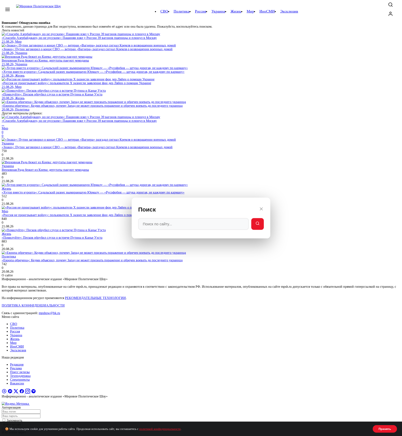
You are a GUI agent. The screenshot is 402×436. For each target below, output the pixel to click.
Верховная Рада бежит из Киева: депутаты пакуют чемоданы (45, 170)
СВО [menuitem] (164, 11)
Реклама (16, 368)
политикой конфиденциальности (160, 429)
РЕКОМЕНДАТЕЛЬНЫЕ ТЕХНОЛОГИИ (95, 298)
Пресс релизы (20, 372)
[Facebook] (22, 392)
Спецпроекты (20, 379)
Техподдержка (20, 376)
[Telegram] (33, 392)
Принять (385, 429)
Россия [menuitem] (200, 11)
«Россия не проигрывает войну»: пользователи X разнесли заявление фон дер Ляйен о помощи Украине (76, 215)
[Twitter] (16, 392)
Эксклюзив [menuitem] (289, 11)
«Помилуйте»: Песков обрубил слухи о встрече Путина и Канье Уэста (52, 237)
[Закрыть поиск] (261, 209)
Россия (15, 331)
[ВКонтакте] (10, 392)
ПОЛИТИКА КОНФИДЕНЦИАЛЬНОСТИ (33, 305)
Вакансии (17, 383)
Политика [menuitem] (181, 11)
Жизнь (14, 339)
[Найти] (257, 224)
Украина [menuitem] (218, 11)
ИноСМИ (17, 346)
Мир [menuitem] (250, 11)
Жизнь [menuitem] (236, 11)
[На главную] (39, 11)
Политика (17, 327)
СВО (13, 324)
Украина (16, 335)
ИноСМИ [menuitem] (267, 11)
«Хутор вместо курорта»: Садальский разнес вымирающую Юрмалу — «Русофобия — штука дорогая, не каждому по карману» (93, 192)
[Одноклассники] (5, 392)
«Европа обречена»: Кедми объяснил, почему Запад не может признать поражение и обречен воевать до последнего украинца (92, 260)
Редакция (16, 364)
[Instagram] (28, 392)
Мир (13, 342)
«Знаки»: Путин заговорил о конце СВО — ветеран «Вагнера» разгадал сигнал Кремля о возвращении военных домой (87, 147)
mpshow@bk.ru (49, 313)
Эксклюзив (18, 350)
